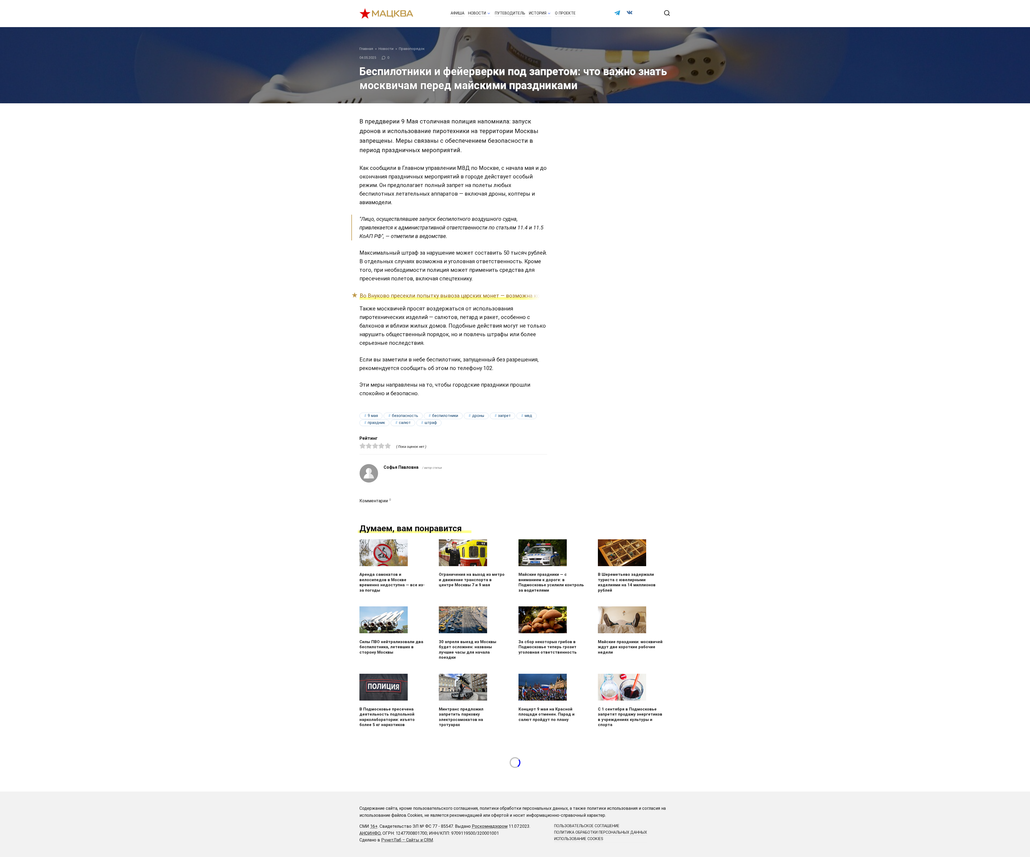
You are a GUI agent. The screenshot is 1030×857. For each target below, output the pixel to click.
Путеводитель (510, 13)
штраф (431, 422)
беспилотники (445, 415)
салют (405, 422)
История (537, 13)
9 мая (373, 415)
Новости (477, 13)
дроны (478, 415)
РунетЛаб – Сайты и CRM (407, 840)
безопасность (405, 415)
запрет (504, 415)
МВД (528, 415)
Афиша (457, 13)
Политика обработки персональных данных (600, 832)
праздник (376, 422)
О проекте (565, 13)
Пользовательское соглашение (586, 826)
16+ (374, 826)
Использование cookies (578, 839)
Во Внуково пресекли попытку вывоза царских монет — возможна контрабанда (463, 295)
